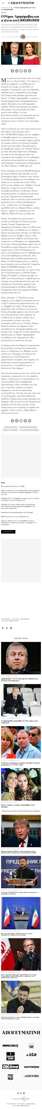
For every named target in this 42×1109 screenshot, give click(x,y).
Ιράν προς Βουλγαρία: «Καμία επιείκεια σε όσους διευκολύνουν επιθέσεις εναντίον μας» (17, 934)
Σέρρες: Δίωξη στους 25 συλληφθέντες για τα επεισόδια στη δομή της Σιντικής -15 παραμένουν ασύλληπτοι (18, 523)
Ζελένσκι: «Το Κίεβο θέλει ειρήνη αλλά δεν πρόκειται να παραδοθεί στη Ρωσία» (19, 893)
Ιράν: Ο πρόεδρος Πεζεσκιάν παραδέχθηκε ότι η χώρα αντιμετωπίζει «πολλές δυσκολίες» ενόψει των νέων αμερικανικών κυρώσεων (18, 976)
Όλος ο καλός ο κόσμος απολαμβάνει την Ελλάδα (18, 806)
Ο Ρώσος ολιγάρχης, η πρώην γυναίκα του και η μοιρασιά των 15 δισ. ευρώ (20, 764)
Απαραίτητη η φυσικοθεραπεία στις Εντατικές (17, 512)
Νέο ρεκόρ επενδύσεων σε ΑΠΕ (12, 486)
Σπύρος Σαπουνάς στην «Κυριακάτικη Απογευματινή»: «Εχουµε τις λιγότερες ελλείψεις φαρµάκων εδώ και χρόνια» (20, 492)
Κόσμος (11, 7)
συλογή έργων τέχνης (29, 430)
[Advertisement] (21, 455)
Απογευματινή (4, 7)
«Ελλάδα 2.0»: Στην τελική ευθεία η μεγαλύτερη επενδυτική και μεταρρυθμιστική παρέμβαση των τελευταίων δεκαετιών (18, 506)
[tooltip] (12, 71)
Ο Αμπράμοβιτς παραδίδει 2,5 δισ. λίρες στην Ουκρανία (19, 722)
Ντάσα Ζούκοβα (11, 427)
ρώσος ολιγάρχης (10, 430)
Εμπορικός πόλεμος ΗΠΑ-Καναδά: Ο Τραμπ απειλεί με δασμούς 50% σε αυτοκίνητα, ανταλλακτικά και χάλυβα (18, 852)
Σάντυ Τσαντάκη (31, 37)
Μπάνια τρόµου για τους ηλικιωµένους (15, 517)
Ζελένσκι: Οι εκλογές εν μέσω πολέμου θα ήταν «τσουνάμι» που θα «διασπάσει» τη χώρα (20, 1018)
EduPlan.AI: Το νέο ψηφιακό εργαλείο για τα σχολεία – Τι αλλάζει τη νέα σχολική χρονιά (20, 499)
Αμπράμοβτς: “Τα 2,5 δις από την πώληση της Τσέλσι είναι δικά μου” (19, 680)
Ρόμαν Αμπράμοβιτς (28, 427)
